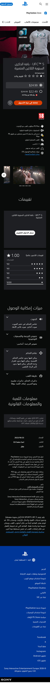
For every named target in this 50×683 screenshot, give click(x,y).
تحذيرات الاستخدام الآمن (35, 487)
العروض (17, 22)
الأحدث (45, 22)
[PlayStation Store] (37, 13)
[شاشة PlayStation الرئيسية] (25, 4)
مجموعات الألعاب (31, 22)
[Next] (4, 175)
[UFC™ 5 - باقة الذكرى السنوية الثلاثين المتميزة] (29, 175)
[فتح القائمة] (47, 4)
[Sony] (6, 681)
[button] (32, 154)
